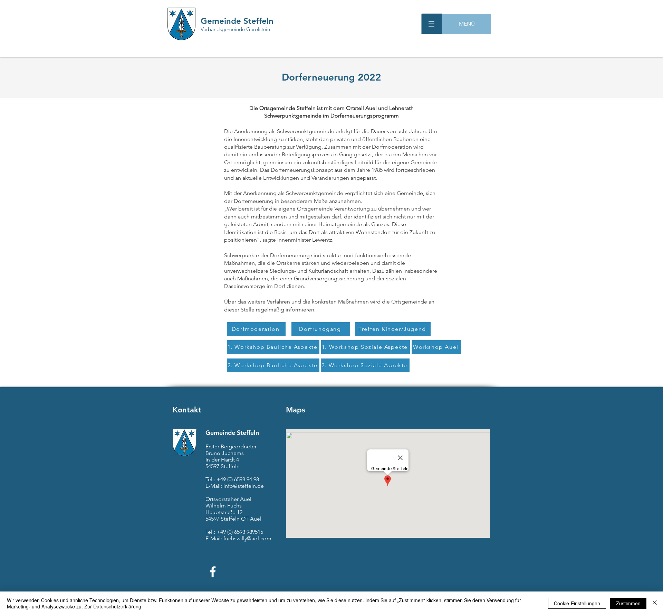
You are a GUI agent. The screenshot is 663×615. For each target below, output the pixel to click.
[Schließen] (655, 603)
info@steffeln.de (243, 486)
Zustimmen (628, 603)
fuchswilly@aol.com (247, 538)
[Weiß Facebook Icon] (212, 572)
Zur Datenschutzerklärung (112, 606)
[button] (432, 24)
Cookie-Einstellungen (577, 603)
